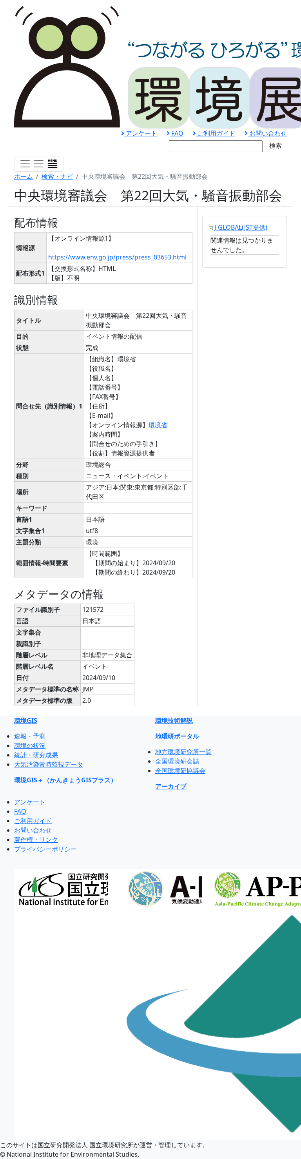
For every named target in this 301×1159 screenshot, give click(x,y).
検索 (275, 145)
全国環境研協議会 (180, 770)
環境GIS (25, 720)
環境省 (158, 425)
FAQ (176, 133)
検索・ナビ (57, 176)
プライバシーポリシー (45, 849)
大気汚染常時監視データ (48, 764)
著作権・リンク (36, 839)
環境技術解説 (174, 720)
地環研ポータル (177, 736)
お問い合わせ (267, 133)
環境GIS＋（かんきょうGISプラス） (65, 780)
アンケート (140, 133)
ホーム (23, 176)
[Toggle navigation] (38, 164)
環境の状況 (29, 745)
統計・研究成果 (36, 755)
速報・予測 (29, 736)
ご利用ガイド (215, 133)
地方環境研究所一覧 (183, 751)
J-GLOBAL (240, 227)
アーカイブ (171, 786)
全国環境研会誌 (177, 761)
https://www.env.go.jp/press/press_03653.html (117, 257)
